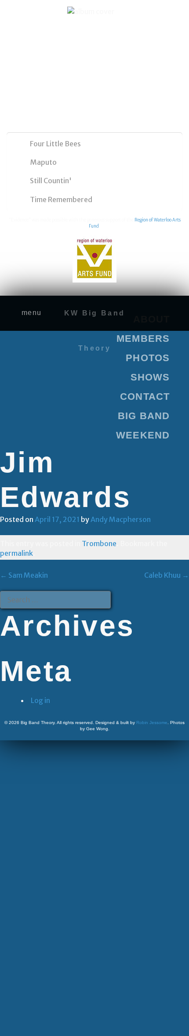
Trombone (99, 543)
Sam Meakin (24, 575)
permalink (16, 553)
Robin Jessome (151, 722)
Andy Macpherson (121, 519)
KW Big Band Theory (94, 330)
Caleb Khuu (166, 575)
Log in (40, 700)
